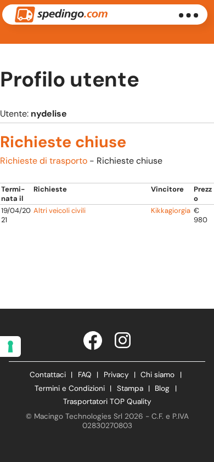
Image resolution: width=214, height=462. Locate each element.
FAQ (85, 374)
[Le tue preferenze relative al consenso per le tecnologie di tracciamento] (10, 346)
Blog (162, 388)
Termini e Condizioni (70, 388)
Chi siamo (157, 374)
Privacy (116, 374)
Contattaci (48, 374)
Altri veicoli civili (59, 210)
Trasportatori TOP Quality (107, 401)
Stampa (130, 388)
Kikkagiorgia (170, 210)
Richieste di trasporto (43, 160)
